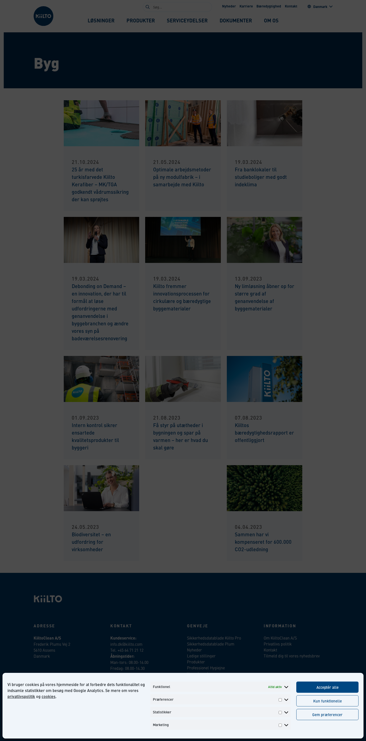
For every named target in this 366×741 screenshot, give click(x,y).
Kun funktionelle (327, 700)
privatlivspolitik (21, 696)
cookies (49, 696)
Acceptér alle (327, 687)
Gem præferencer (327, 714)
